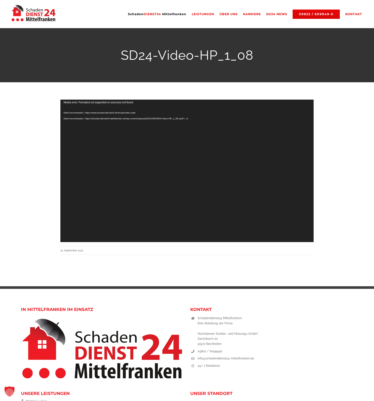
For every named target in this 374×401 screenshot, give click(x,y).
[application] (187, 171)
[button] (9, 391)
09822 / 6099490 (210, 351)
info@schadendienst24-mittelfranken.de (226, 358)
